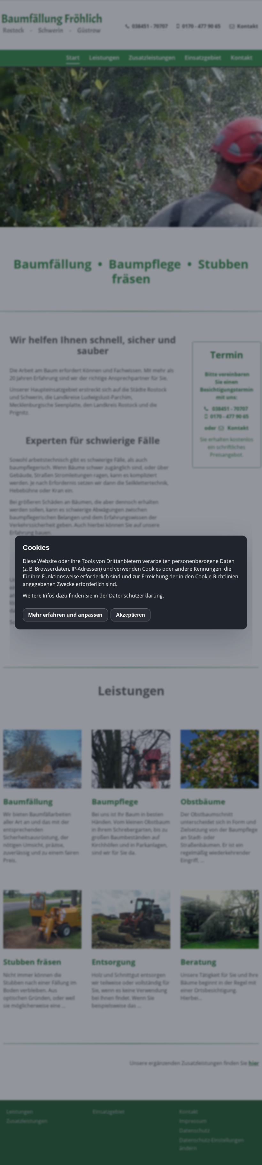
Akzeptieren (130, 615)
